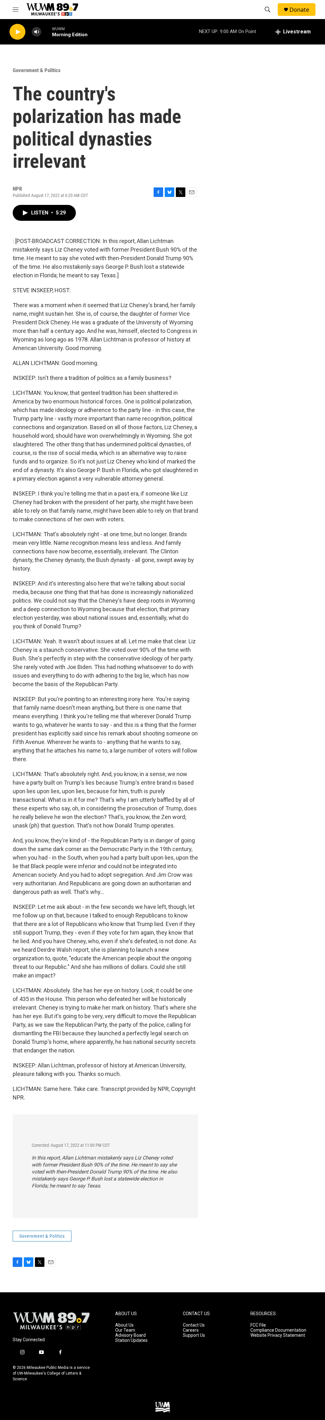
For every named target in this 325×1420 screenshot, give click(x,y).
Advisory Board (130, 1335)
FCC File (258, 1325)
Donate (299, 9)
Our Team (125, 1330)
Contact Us (194, 1325)
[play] (17, 32)
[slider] (47, 31)
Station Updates (131, 1340)
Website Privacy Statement (277, 1335)
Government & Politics (37, 70)
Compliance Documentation (278, 1330)
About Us (124, 1325)
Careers (191, 1330)
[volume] (36, 32)
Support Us (194, 1335)
